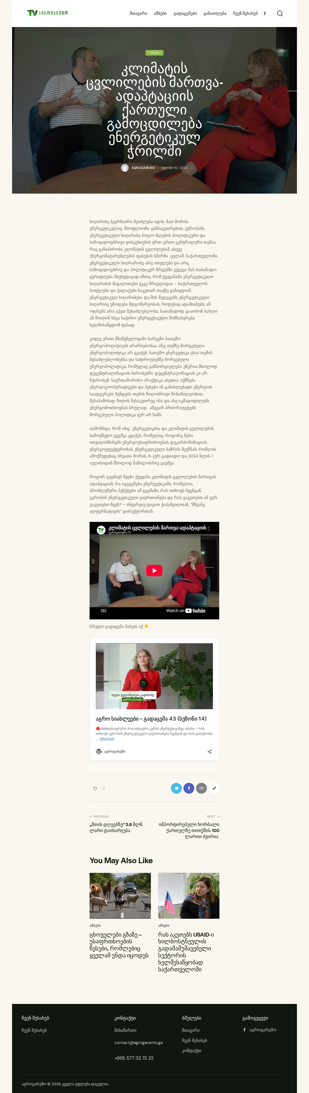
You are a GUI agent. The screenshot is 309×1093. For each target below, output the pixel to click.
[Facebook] (188, 788)
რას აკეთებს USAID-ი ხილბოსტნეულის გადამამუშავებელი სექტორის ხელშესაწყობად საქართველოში (186, 952)
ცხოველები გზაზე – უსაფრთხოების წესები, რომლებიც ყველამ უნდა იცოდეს (119, 945)
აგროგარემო (34, 1083)
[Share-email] (201, 788)
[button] (214, 788)
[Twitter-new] (176, 788)
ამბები (155, 52)
